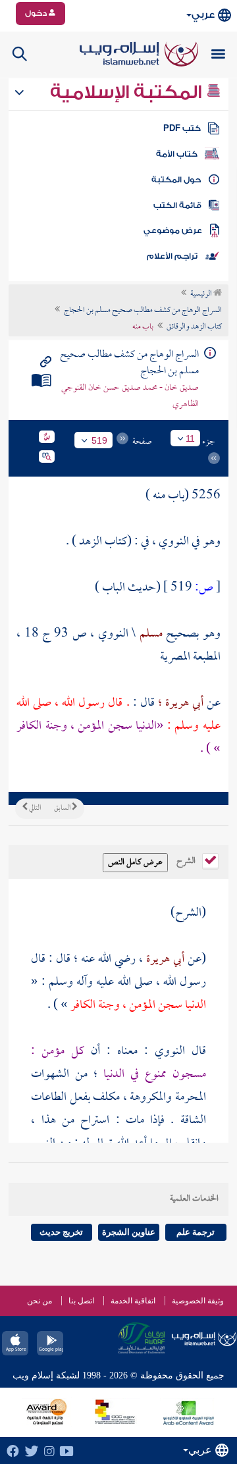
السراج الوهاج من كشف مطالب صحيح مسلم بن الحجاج (143, 310)
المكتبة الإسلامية (128, 92)
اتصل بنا (81, 1300)
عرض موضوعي (173, 230)
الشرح (187, 859)
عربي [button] (203, 14)
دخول (37, 13)
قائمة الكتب (177, 205)
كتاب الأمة (177, 154)
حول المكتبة (176, 179)
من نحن (39, 1300)
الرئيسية (201, 294)
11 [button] (190, 438)
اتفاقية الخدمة (133, 1300)
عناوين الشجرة (128, 1232)
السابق (63, 808)
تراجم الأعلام (172, 256)
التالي (34, 808)
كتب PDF (182, 128)
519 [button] (99, 440)
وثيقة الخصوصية (198, 1300)
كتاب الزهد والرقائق (194, 327)
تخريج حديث (61, 1232)
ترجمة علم (195, 1232)
